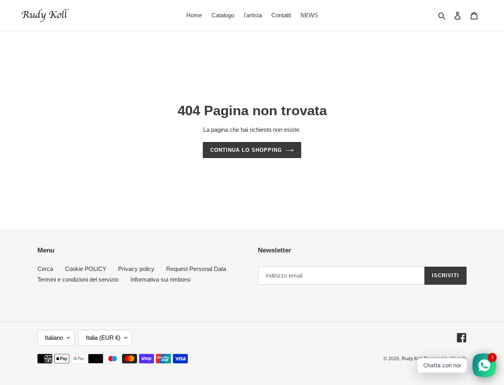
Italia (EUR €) (103, 337)
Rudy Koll (413, 358)
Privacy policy (136, 268)
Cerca (45, 268)
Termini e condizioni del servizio (78, 279)
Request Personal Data (196, 268)
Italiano (54, 337)
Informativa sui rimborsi (160, 279)
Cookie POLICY (85, 268)
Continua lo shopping (246, 150)
